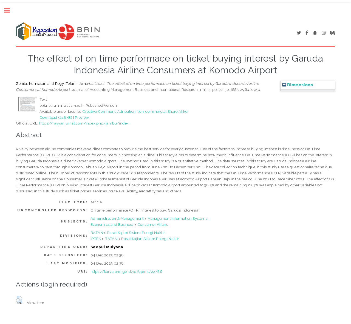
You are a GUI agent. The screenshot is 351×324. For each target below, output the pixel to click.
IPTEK (95, 238)
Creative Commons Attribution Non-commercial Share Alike (134, 111)
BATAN (96, 232)
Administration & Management (117, 218)
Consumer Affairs (152, 224)
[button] (19, 300)
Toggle (10, 10)
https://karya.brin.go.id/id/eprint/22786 (126, 271)
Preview (82, 117)
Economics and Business (112, 224)
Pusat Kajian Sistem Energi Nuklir (136, 232)
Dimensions (299, 84)
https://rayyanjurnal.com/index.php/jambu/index (84, 123)
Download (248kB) (55, 117)
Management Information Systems (177, 218)
